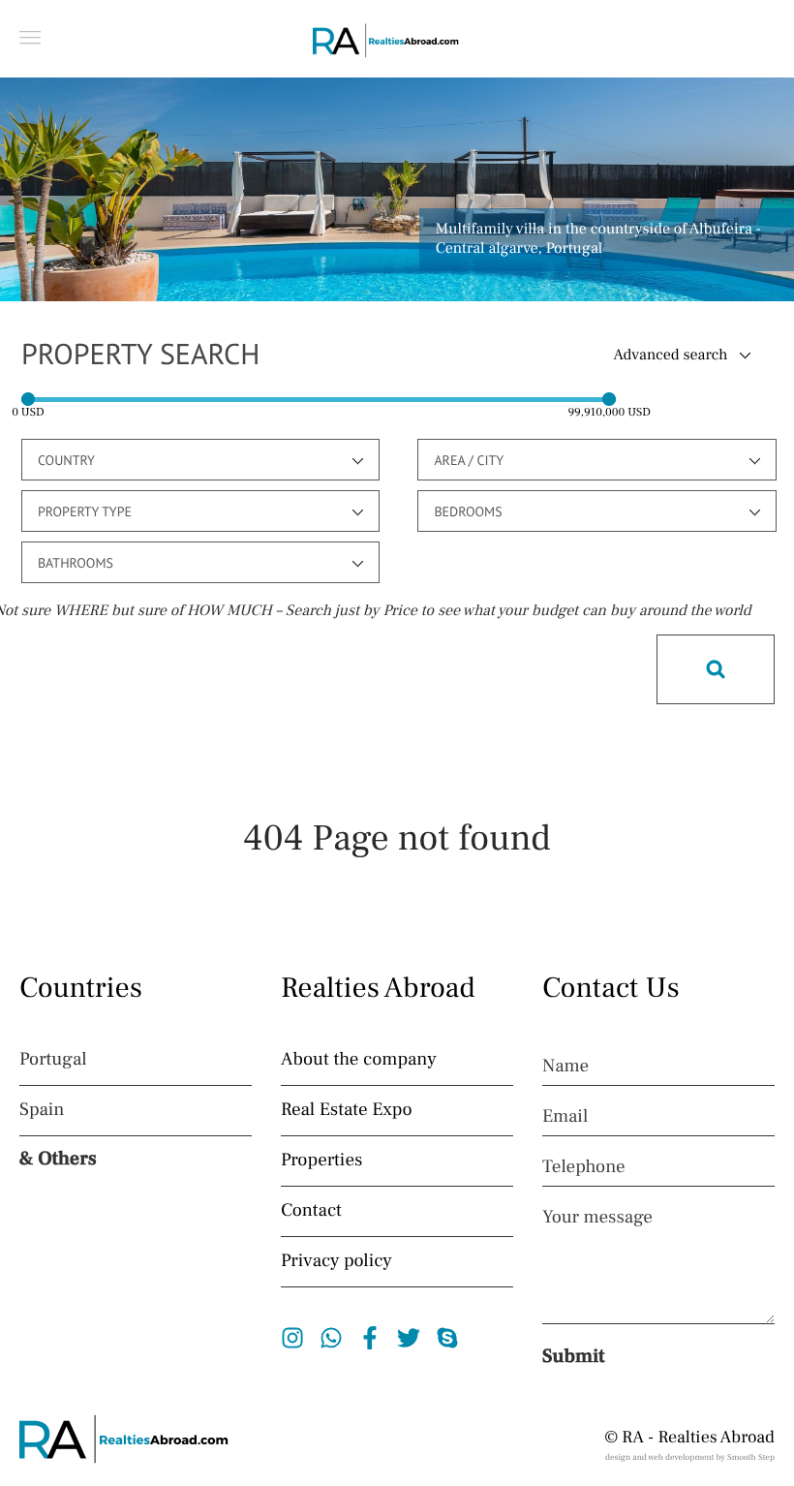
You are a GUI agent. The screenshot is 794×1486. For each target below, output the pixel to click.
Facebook (370, 1337)
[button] (30, 37)
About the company (359, 1059)
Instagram (293, 1337)
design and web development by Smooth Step (690, 1458)
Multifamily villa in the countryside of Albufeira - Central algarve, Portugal (598, 239)
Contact (311, 1211)
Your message (597, 1217)
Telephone (584, 1167)
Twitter (409, 1337)
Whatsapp (332, 1337)
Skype (448, 1337)
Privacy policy (336, 1261)
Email (565, 1117)
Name (565, 1066)
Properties (321, 1160)
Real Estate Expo (346, 1110)
